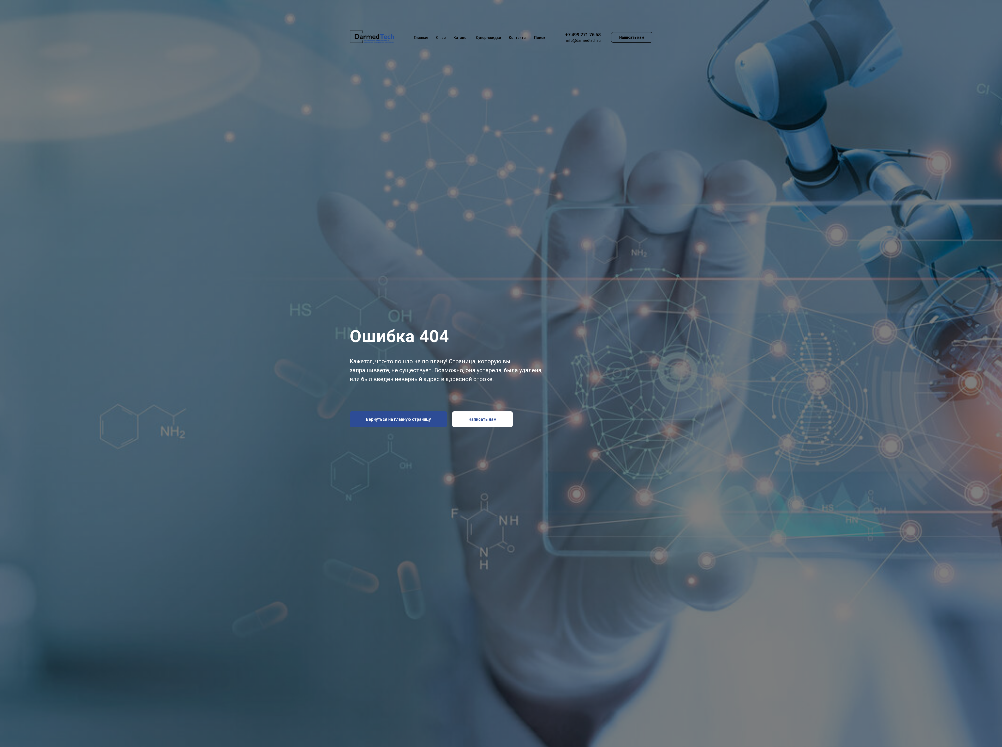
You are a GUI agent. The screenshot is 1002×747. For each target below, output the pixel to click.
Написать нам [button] (631, 37)
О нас (441, 38)
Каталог (461, 38)
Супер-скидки (488, 38)
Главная (421, 38)
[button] (482, 419)
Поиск (539, 38)
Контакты (517, 38)
